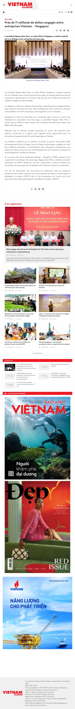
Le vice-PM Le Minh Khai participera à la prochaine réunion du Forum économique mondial (26, 367)
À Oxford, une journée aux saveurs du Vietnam (51, 286)
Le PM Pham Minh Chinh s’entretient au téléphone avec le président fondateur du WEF (60, 375)
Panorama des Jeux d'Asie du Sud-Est (60, 365)
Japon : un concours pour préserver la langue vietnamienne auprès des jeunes (54, 315)
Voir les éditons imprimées (17, 393)
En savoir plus (37, 353)
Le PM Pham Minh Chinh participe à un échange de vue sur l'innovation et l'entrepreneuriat (26, 376)
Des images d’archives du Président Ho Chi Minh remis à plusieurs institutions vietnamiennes (35, 250)
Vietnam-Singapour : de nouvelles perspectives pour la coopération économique (54, 343)
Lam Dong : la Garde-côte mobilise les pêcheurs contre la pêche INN (17, 343)
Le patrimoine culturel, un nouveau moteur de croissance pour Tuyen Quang (20, 286)
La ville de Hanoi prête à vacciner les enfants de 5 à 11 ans (26, 384)
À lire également (13, 204)
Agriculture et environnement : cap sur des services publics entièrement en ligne (19, 315)
